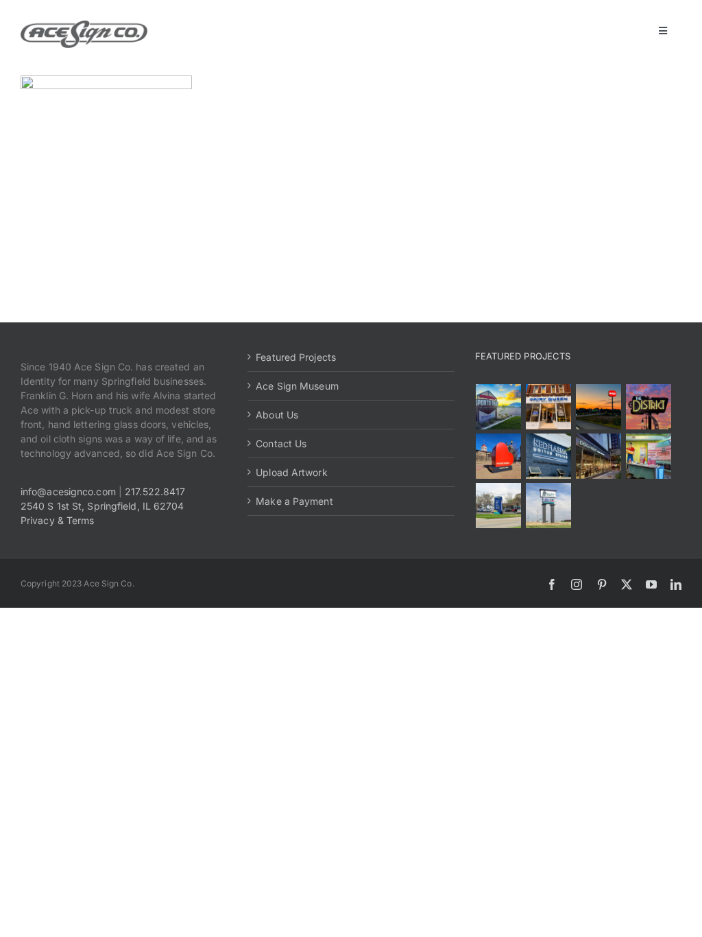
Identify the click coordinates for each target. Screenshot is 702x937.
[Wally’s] (598, 406)
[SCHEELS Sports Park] (498, 406)
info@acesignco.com (68, 491)
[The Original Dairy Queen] (548, 406)
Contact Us (281, 443)
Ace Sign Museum (297, 386)
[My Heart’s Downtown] (498, 456)
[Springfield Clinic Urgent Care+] (498, 505)
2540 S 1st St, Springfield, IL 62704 (102, 506)
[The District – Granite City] (649, 406)
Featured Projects (296, 357)
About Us (277, 414)
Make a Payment (294, 501)
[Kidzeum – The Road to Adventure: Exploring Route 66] (649, 456)
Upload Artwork (291, 472)
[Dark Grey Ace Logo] (84, 25)
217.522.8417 (155, 491)
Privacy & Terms (58, 520)
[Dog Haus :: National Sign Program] (598, 456)
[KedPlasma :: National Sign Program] (548, 456)
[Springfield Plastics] (548, 505)
